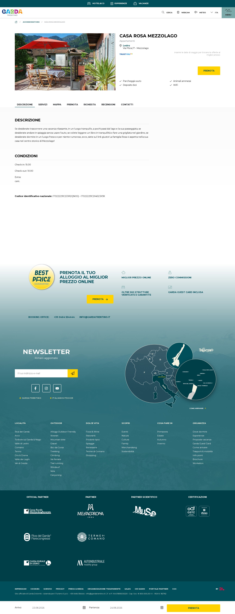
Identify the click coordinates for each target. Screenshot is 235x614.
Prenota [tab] (72, 104)
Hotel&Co (98, 3)
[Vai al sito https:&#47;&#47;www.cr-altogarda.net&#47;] (37, 511)
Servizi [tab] (42, 104)
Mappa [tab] (57, 104)
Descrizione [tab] (25, 104)
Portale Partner (158, 589)
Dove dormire (200, 431)
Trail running (56, 463)
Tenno (18, 451)
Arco (17, 435)
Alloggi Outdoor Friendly (63, 431)
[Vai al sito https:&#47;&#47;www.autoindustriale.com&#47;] (91, 563)
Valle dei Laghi (22, 459)
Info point (198, 455)
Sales (128, 589)
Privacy (60, 589)
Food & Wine (92, 431)
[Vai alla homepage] (12, 12)
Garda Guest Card (202, 443)
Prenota (208, 70)
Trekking (54, 451)
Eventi (125, 431)
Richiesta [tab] (90, 104)
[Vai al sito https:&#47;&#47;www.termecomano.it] (91, 537)
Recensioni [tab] (108, 104)
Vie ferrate (55, 459)
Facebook (35, 388)
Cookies (34, 589)
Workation (198, 463)
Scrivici (48, 589)
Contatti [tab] (127, 104)
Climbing (55, 455)
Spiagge (90, 443)
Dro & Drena (21, 455)
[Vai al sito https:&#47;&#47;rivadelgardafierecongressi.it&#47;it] (37, 537)
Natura (125, 435)
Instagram (46, 388)
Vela (52, 471)
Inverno (161, 443)
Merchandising (129, 447)
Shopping (91, 455)
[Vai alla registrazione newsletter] (73, 373)
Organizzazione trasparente (104, 589)
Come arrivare (200, 447)
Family (125, 443)
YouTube (57, 388)
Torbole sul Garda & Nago (28, 439)
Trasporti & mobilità (203, 451)
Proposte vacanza (202, 439)
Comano (19, 447)
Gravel (53, 443)
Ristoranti (90, 435)
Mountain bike (57, 439)
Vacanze (143, 3)
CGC (174, 589)
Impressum (20, 589)
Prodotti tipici (93, 439)
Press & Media (76, 589)
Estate (160, 435)
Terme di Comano (95, 451)
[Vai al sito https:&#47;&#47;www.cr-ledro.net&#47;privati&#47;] (37, 563)
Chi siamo (140, 589)
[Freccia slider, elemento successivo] (108, 61)
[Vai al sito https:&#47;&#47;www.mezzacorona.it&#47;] (91, 511)
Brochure (198, 459)
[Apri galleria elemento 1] (65, 61)
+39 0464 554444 (64, 317)
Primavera (162, 431)
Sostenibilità (128, 451)
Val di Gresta (21, 463)
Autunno (161, 439)
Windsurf (55, 467)
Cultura (125, 439)
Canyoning (55, 475)
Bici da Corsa (57, 447)
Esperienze (120, 3)
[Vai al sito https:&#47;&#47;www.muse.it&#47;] (144, 511)
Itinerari (54, 435)
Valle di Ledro (22, 443)
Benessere (91, 447)
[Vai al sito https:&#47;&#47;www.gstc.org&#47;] (197, 511)
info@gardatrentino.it (94, 317)
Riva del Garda (22, 431)
